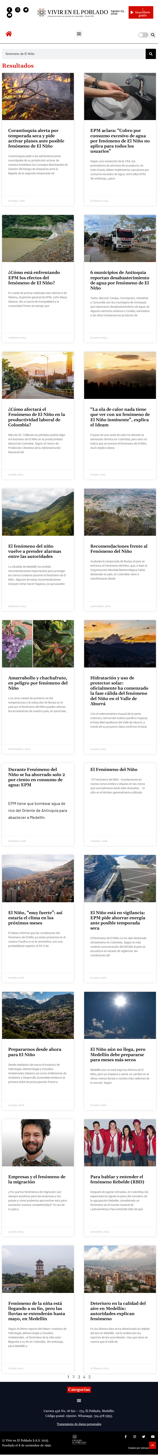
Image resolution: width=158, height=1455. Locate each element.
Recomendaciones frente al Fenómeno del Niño (119, 549)
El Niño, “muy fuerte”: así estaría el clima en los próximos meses (35, 918)
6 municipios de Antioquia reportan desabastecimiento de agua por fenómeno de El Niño (119, 280)
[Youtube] (9, 15)
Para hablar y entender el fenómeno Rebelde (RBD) (117, 1179)
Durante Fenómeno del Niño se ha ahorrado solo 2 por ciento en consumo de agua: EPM (36, 777)
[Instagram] (17, 9)
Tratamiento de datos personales (79, 1424)
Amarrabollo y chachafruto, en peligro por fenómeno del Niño (38, 683)
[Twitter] (26, 9)
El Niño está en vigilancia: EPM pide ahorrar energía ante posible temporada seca (117, 920)
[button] (79, 33)
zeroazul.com (148, 1448)
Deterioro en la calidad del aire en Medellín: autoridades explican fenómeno (118, 1311)
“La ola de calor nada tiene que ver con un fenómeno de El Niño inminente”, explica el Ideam (120, 417)
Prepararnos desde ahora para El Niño (34, 1052)
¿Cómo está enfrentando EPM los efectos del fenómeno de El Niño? (34, 278)
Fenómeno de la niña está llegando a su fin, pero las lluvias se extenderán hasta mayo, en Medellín (36, 1311)
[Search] (151, 54)
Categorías (79, 1389)
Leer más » (15, 184)
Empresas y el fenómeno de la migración (36, 1179)
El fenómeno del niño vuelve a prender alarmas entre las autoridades (34, 551)
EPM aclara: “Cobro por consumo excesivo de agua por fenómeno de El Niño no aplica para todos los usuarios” (120, 141)
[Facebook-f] (9, 9)
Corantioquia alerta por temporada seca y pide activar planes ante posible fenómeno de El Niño (36, 138)
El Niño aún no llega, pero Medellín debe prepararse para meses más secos (117, 1054)
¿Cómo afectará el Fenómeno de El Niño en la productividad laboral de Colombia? (36, 417)
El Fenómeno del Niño (113, 769)
